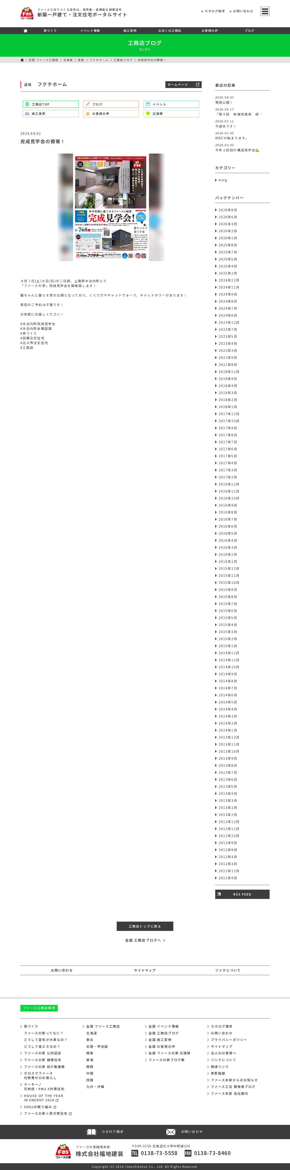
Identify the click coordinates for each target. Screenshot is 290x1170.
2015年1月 (228, 646)
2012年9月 (228, 842)
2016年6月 (228, 526)
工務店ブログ (145, 43)
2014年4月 (228, 709)
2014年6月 (228, 695)
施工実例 (130, 30)
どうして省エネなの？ (42, 1046)
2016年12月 (229, 484)
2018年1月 (228, 406)
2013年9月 (228, 758)
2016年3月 (228, 547)
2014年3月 (228, 716)
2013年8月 (228, 765)
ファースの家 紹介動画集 (44, 1066)
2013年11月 (229, 744)
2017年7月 (228, 442)
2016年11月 (229, 491)
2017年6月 (228, 449)
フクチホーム (99, 60)
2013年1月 (228, 814)
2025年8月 (228, 245)
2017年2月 (228, 477)
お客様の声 (210, 30)
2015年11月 (229, 575)
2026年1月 (228, 238)
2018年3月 (228, 392)
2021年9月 (228, 357)
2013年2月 (228, 807)
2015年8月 (228, 596)
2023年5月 (228, 336)
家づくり (50, 30)
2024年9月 (228, 294)
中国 (90, 1073)
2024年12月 (229, 280)
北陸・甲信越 (97, 1046)
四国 (90, 1080)
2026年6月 (228, 217)
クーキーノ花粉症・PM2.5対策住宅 (44, 1086)
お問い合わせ (243, 11)
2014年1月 (228, 730)
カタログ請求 (215, 11)
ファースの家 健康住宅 (42, 1059)
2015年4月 (228, 624)
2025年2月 (228, 273)
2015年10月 (229, 582)
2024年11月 (229, 287)
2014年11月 (229, 660)
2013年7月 (228, 772)
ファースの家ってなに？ (44, 1033)
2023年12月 (229, 322)
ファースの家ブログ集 (167, 1059)
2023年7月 (228, 329)
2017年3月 (228, 470)
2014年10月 (229, 667)
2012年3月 (228, 864)
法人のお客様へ (224, 1053)
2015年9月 (228, 589)
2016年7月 (228, 519)
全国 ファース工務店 (43, 60)
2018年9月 (228, 378)
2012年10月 (229, 835)
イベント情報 (90, 30)
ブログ (250, 30)
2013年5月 (228, 786)
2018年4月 (228, 385)
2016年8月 (228, 512)
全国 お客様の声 (162, 1046)
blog (223, 180)
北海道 (68, 60)
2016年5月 (228, 533)
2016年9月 (228, 505)
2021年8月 (228, 364)
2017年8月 (228, 435)
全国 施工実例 (160, 1039)
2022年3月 (228, 350)
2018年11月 (229, 371)
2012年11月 (229, 828)
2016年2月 (228, 554)
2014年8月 (228, 681)
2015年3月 (228, 631)
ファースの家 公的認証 (42, 1053)
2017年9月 (228, 428)
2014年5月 (228, 702)
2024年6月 (228, 315)
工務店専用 (39, 1008)
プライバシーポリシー (229, 1039)
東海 (90, 1059)
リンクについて (228, 970)
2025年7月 (228, 252)
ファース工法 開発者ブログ (233, 1086)
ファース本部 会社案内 (229, 1093)
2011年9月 (228, 878)
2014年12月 (229, 653)
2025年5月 (228, 259)
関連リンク (220, 1066)
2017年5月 (228, 456)
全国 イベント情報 (164, 1026)
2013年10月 (229, 751)
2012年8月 (228, 849)
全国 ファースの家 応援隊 (170, 1053)
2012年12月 (229, 821)
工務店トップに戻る (145, 926)
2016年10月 (229, 498)
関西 (90, 1066)
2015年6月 (228, 610)
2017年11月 (229, 413)
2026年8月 (228, 210)
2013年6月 (228, 779)
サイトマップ (145, 970)
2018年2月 (228, 399)
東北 (90, 1039)
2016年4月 (228, 540)
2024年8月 (228, 301)
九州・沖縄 (95, 1086)
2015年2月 (228, 638)
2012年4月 (228, 856)
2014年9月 (228, 674)
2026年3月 (228, 224)
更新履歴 (218, 1073)
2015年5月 (228, 617)
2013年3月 (228, 800)
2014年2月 (228, 723)
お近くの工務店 (169, 30)
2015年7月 (228, 603)
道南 (81, 60)
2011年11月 (229, 871)
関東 (90, 1053)
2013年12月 (229, 737)
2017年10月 (229, 421)
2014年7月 (228, 688)
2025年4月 (228, 266)
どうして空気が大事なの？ (46, 1039)
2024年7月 (228, 308)
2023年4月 (228, 343)
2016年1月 (228, 561)
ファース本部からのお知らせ (234, 1080)
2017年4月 (228, 463)
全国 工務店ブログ (164, 1033)
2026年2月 (228, 231)
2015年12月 (229, 568)
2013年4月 (228, 793)
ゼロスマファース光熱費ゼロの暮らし (40, 1075)
